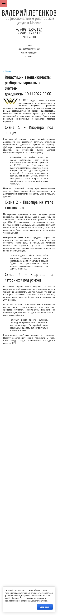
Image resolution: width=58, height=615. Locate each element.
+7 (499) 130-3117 (29, 29)
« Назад (7, 71)
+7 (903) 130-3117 (29, 33)
